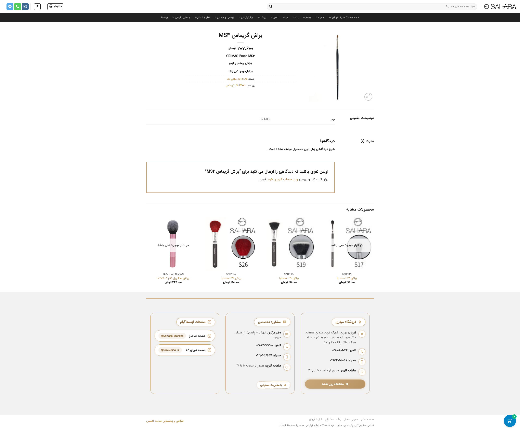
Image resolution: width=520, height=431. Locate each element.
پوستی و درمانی (225, 18)
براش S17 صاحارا (347, 279)
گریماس (230, 85)
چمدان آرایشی (182, 18)
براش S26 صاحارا (231, 279)
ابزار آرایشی (247, 18)
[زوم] (368, 97)
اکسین (150, 421)
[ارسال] (270, 6)
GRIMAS (242, 79)
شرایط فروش (316, 419)
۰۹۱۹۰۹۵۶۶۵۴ (264, 355)
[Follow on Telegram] (9, 6)
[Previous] (373, 254)
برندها (164, 18)
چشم (308, 18)
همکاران (329, 419)
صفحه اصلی (367, 419)
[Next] (146, 254)
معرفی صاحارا (351, 419)
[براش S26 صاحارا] (231, 244)
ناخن (275, 18)
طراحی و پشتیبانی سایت (169, 421)
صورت (321, 18)
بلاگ (338, 419)
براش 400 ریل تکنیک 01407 (173, 279)
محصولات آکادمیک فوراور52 (344, 18)
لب (296, 18)
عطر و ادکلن (203, 18)
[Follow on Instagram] (25, 6)
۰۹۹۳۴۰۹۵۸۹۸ (338, 360)
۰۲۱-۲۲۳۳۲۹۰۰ (264, 345)
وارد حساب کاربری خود (283, 179)
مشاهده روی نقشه (333, 384)
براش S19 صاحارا (289, 279)
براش (263, 18)
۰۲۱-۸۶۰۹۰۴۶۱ (340, 350)
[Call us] (17, 6)
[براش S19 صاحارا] (289, 244)
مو (286, 18)
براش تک (232, 79)
